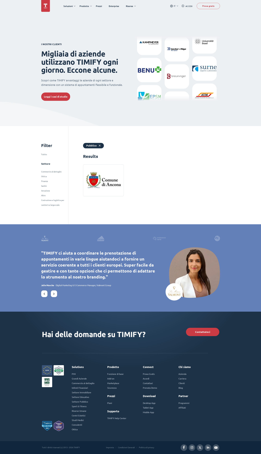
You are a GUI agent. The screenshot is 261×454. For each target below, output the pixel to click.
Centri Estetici (78, 415)
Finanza (44, 181)
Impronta (110, 447)
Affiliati (182, 407)
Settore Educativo (80, 397)
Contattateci (202, 332)
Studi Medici (78, 420)
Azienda (182, 374)
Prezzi (99, 6)
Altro (43, 195)
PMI (74, 374)
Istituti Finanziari (80, 388)
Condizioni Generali (126, 447)
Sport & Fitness (79, 406)
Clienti (181, 383)
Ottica (44, 176)
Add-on (110, 378)
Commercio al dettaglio (51, 172)
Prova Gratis (149, 374)
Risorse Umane (79, 411)
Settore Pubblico (80, 401)
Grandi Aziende (79, 378)
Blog (180, 388)
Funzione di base (115, 374)
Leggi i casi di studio (55, 96)
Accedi (146, 378)
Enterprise (114, 6)
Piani (109, 403)
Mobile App (148, 412)
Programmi (183, 403)
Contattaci (148, 383)
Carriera (182, 378)
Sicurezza (111, 388)
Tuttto (44, 154)
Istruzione (45, 191)
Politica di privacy (146, 447)
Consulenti (77, 425)
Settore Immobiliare (81, 392)
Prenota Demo (150, 388)
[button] (44, 293)
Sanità (43, 186)
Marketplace (113, 383)
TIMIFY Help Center (116, 418)
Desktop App (149, 403)
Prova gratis (208, 6)
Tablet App (148, 407)
